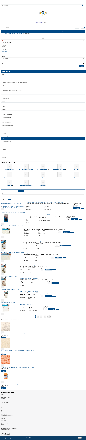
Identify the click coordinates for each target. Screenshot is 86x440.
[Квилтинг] (76, 166)
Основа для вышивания (7, 117)
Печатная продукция (6, 136)
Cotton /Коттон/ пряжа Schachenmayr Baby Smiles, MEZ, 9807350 (15, 384)
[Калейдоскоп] (9, 182)
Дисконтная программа (5, 423)
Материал (4, 61)
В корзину (77, 208)
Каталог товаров (9, 31)
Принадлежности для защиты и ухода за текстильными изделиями (15, 82)
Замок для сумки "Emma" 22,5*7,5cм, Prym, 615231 (12, 225)
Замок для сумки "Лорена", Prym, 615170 (10, 263)
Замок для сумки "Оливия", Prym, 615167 (10, 276)
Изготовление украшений (42, 169)
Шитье (21, 31)
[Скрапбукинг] (43, 182)
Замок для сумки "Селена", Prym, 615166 (10, 289)
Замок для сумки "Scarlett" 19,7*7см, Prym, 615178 (12, 252)
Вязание (31, 31)
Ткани (3, 74)
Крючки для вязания (4, 402)
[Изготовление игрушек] (9, 166)
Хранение (4, 157)
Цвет (3, 63)
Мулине (4, 111)
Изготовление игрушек (7, 141)
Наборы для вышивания (7, 114)
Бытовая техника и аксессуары (7, 125)
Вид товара (4, 53)
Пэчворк (4, 149)
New (43, 37)
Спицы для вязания (4, 407)
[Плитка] (5, 199)
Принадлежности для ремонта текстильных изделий (12, 85)
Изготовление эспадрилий (7, 146)
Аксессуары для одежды (6, 122)
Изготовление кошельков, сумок (9, 144)
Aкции (3, 154)
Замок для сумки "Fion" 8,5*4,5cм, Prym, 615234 (12, 239)
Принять (79, 437)
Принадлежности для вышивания (9, 119)
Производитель (5, 40)
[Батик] (59, 174)
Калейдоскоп (9, 185)
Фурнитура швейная (6, 95)
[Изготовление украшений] (43, 166)
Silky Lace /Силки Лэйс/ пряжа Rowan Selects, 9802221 (13, 334)
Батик (59, 177)
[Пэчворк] (26, 174)
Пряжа (4, 106)
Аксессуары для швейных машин (9, 128)
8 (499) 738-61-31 (7, 429)
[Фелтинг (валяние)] (43, 174)
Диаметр (4, 56)
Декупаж (76, 177)
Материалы (4, 160)
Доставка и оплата (66, 31)
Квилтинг (76, 169)
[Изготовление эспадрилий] (59, 166)
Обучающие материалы (9, 177)
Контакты (79, 31)
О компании (3, 420)
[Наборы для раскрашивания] (26, 182)
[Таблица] (13, 199)
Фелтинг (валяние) (6, 152)
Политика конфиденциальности (7, 421)
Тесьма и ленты (5, 87)
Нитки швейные (6, 98)
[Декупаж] (76, 174)
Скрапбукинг (42, 185)
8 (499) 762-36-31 (7, 434)
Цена (16, 190)
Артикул (11, 190)
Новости (2, 424)
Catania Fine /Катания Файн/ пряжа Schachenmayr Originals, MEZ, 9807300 (17, 367)
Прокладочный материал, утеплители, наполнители (12, 90)
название (20, 190)
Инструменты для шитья (7, 79)
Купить (3, 337)
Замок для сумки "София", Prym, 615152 (10, 302)
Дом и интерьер (5, 130)
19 (47, 316)
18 (44, 316)
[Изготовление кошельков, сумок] (26, 166)
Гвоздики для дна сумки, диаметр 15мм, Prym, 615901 (13, 212)
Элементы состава (5, 58)
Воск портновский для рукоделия (7, 415)
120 (19, 196)
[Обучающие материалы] (9, 174)
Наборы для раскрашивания (25, 185)
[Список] (9, 199)
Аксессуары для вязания (7, 103)
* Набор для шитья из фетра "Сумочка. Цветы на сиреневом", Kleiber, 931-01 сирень (12, 204)
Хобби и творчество (5, 138)
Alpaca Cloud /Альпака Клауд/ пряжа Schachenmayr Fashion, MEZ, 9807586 (17, 350)
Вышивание (43, 31)
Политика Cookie (9, 438)
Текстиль (4, 133)
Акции (53, 31)
